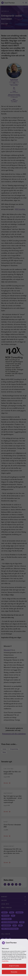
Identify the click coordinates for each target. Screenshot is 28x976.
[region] (14, 957)
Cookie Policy (5, 961)
